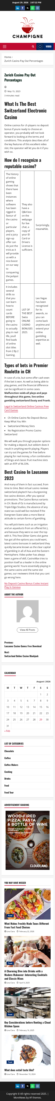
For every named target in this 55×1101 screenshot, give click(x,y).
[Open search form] (33, 46)
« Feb (7, 731)
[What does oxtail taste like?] (27, 1050)
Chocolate (9, 751)
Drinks (7, 778)
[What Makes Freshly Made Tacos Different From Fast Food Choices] (27, 904)
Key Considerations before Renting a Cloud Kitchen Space (27, 1024)
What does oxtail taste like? (19, 1070)
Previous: (23, 644)
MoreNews (20, 1097)
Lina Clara (11, 931)
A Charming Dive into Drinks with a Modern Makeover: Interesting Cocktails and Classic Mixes (25, 974)
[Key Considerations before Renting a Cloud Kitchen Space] (27, 1002)
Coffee (7, 758)
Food (6, 785)
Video (48, 46)
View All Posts (27, 629)
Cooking (8, 772)
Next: (21, 654)
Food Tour (9, 792)
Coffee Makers (11, 765)
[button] (4, 46)
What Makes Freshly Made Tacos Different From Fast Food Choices (26, 925)
